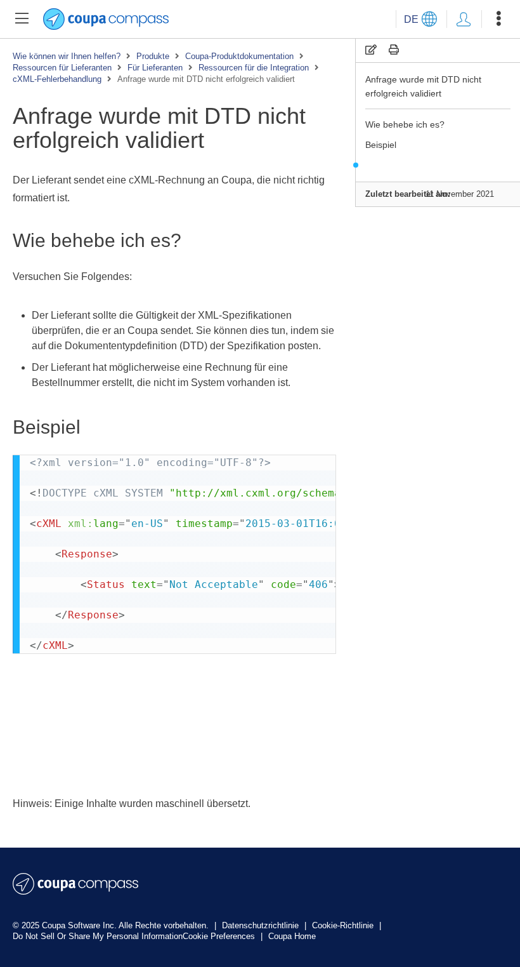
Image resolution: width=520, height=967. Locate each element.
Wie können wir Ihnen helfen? (66, 56)
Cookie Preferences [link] (219, 936)
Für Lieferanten (155, 67)
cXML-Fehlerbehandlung (57, 79)
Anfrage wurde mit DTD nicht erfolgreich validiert (423, 86)
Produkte (152, 56)
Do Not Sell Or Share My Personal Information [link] (98, 936)
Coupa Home (292, 936)
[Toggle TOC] (21, 19)
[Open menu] (498, 19)
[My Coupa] (463, 19)
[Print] (394, 49)
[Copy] (371, 49)
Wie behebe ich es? (405, 124)
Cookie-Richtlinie (344, 925)
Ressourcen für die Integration (253, 67)
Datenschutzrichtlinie (261, 925)
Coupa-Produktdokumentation (239, 56)
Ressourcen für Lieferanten (62, 67)
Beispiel (380, 145)
